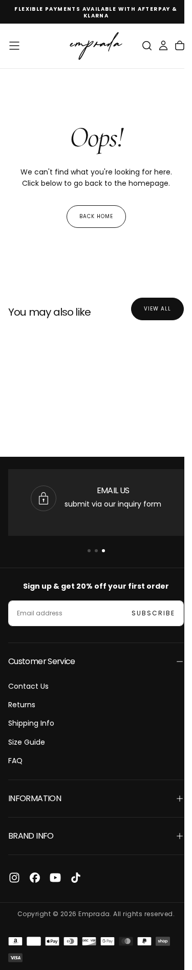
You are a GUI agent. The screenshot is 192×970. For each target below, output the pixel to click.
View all (149, 309)
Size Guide (26, 742)
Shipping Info (31, 723)
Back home (92, 216)
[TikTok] (76, 877)
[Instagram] (14, 877)
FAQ (15, 760)
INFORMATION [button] (34, 798)
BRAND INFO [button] (31, 836)
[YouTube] (55, 877)
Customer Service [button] (41, 661)
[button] (14, 46)
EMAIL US (113, 490)
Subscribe (145, 613)
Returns (21, 705)
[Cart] (172, 45)
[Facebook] (35, 877)
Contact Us (28, 686)
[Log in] (156, 45)
